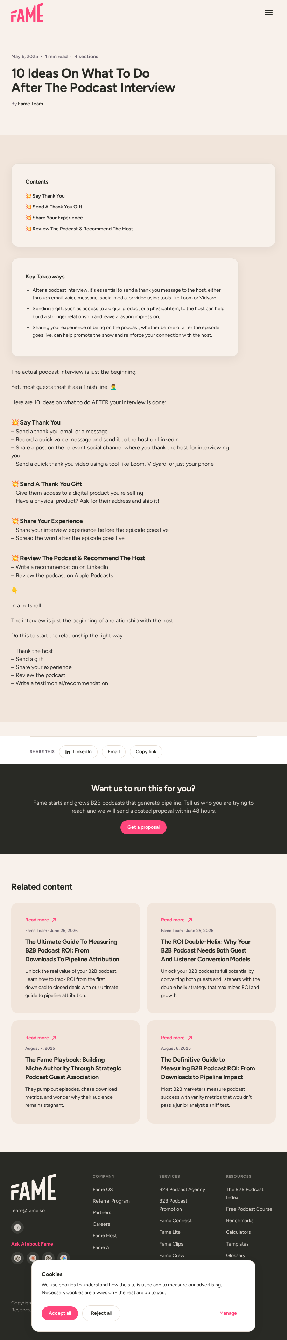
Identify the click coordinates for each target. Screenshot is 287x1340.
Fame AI (102, 1247)
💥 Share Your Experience (54, 218)
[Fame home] (27, 12)
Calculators (238, 1232)
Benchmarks (240, 1221)
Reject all (101, 1313)
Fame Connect (175, 1221)
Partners (102, 1213)
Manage (228, 1313)
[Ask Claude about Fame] (33, 1258)
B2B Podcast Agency (182, 1189)
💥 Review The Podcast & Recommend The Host (79, 229)
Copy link (146, 752)
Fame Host (105, 1236)
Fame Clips (171, 1244)
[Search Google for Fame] (63, 1258)
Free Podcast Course (249, 1209)
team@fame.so (28, 1210)
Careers (101, 1224)
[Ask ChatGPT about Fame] (17, 1258)
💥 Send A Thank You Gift (54, 207)
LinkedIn (82, 752)
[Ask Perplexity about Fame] (48, 1258)
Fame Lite (170, 1232)
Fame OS (103, 1189)
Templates (237, 1244)
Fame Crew (171, 1256)
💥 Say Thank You (45, 196)
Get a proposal (143, 827)
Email (114, 752)
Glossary (235, 1256)
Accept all (60, 1313)
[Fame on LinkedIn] (17, 1227)
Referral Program (111, 1201)
